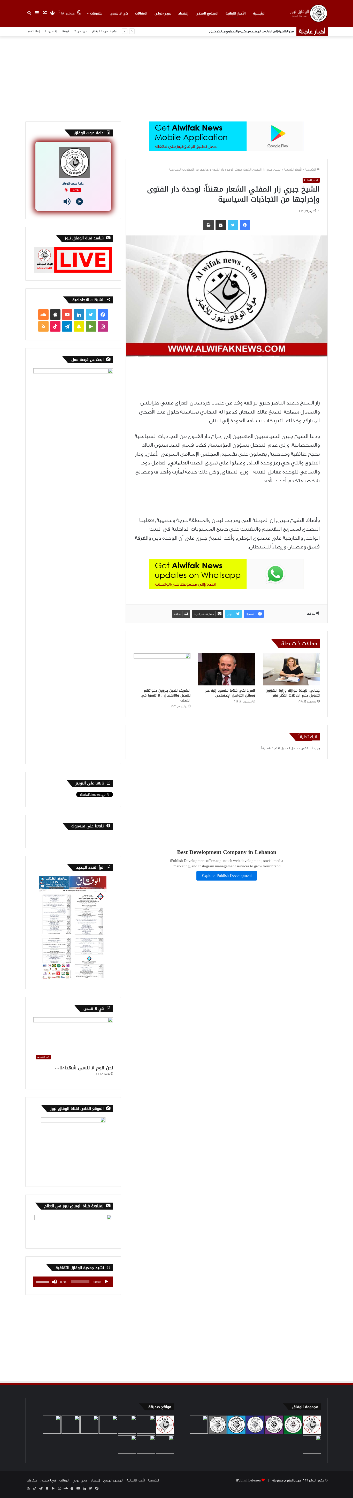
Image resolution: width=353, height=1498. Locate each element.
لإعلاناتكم (34, 31)
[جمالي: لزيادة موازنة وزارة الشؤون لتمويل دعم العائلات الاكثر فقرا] (291, 669)
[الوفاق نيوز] (308, 13)
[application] (73, 1282)
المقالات (141, 13)
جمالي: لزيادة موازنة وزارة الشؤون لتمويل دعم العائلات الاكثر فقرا (293, 693)
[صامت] (54, 1281)
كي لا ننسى (119, 13)
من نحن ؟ (80, 31)
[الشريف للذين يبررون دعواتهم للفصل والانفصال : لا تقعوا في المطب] (162, 669)
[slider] (43, 1281)
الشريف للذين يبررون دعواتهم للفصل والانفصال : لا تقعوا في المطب (165, 695)
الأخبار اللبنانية (236, 13)
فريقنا (65, 31)
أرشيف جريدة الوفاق (104, 31)
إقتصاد (183, 13)
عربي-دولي (163, 13)
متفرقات (96, 13)
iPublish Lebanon (248, 1480)
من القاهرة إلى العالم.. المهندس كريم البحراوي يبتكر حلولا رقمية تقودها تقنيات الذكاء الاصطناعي (223, 31)
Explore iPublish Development (227, 876)
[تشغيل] (106, 1281)
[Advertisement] (176, 77)
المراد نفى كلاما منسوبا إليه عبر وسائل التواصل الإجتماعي (230, 693)
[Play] (79, 201)
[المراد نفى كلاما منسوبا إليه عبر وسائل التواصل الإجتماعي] (226, 669)
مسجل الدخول (290, 748)
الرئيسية (259, 13)
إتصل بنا (51, 31)
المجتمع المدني (207, 13)
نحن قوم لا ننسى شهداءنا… (84, 1067)
